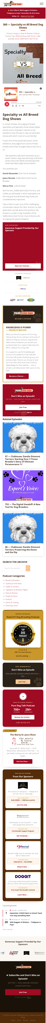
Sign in (29, 412)
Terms (19, 1020)
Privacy (13, 1020)
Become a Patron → (17, 376)
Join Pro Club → (23, 805)
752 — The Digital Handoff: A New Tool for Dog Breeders (22, 505)
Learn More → (23, 895)
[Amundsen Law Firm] (21, 300)
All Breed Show (21, 36)
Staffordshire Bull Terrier (29, 39)
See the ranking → (23, 656)
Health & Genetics (12, 586)
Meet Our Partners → (23, 266)
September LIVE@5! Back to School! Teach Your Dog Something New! (26, 914)
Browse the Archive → (23, 717)
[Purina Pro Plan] (18, 278)
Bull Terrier (31, 36)
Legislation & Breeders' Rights (17, 590)
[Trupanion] (26, 278)
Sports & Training (12, 602)
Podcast (36, 33)
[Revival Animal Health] (23, 289)
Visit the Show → (22, 761)
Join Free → (23, 682)
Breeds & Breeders (13, 580)
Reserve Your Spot (27, 16)
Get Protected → (23, 836)
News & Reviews (27, 33)
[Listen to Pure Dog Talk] (23, 696)
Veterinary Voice (12, 605)
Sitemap (32, 1020)
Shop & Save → (23, 867)
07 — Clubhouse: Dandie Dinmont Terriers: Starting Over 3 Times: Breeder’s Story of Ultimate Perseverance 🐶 (22, 460)
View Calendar (8, 929)
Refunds (25, 1020)
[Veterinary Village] (13, 300)
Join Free (23, 407)
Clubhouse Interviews (14, 583)
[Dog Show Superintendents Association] (31, 300)
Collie (38, 36)
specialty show (13, 39)
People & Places (12, 596)
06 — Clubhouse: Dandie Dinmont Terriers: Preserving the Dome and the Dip (22, 550)
